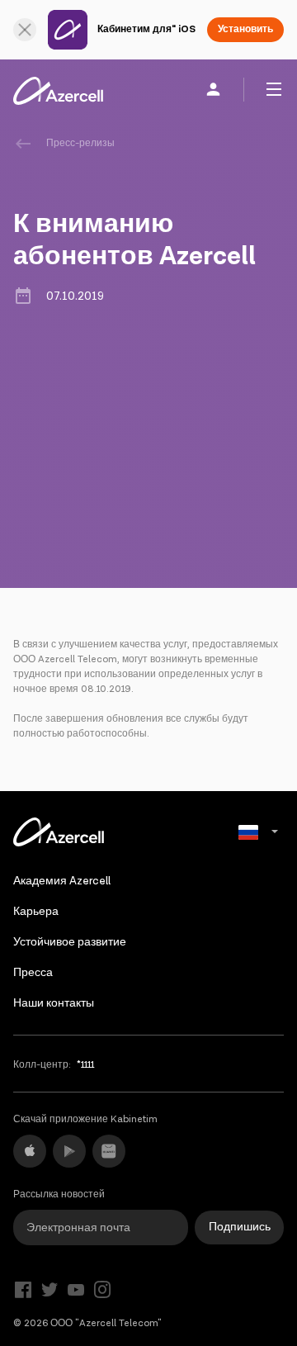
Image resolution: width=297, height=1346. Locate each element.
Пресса (33, 972)
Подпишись (240, 1227)
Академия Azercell (62, 881)
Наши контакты (53, 1003)
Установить (245, 29)
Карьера (36, 911)
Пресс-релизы (80, 143)
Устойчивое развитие (69, 942)
